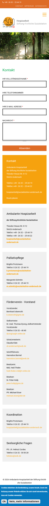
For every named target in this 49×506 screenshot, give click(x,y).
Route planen (12, 198)
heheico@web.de (14, 456)
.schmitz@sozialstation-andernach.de (24, 286)
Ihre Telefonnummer (12, 93)
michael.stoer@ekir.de (16, 396)
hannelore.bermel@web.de (18, 358)
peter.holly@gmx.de (15, 383)
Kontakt (19, 6)
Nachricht (8, 120)
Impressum (29, 6)
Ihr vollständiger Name (15, 79)
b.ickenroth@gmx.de (15, 315)
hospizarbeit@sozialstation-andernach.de (24, 192)
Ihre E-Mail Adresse (12, 107)
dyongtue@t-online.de (16, 334)
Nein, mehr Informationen (24, 501)
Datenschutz (41, 6)
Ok (4, 501)
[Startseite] (24, 22)
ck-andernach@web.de (16, 346)
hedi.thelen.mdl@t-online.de (18, 371)
